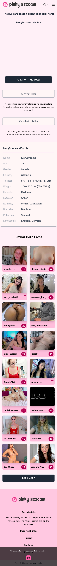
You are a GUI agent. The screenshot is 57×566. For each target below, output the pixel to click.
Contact (28, 545)
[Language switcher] (46, 5)
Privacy (28, 538)
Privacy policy (39, 551)
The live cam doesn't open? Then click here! (28, 14)
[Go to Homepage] (18, 5)
